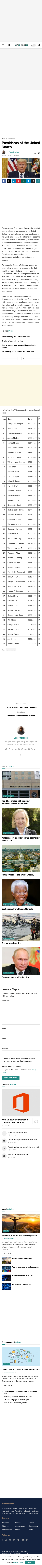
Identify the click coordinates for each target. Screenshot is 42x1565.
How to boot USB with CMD (22, 1275)
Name (4, 1028)
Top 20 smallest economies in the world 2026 (23, 1147)
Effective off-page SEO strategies (16, 1400)
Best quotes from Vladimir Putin (16, 977)
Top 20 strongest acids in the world (25, 1267)
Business (5, 1523)
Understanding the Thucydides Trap (16, 336)
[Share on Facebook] (4, 181)
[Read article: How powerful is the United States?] (21, 858)
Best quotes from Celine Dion (18, 1154)
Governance (11, 139)
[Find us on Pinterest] (18, 1540)
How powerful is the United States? (18, 874)
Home (3, 139)
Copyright (17, 1553)
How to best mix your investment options (21, 1369)
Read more (9, 1253)
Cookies (24, 1551)
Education (6, 1526)
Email (4, 1038)
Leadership (11, 650)
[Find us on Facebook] (2, 1540)
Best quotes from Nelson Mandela (17, 908)
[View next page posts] (23, 358)
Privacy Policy (6, 1553)
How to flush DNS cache (21, 1284)
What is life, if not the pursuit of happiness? (19, 1235)
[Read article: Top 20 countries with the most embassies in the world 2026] (21, 784)
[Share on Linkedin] (14, 181)
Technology (33, 1526)
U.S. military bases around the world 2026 (18, 351)
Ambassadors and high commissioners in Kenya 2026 (21, 839)
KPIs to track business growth (15, 1403)
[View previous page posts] (19, 358)
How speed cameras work (22, 1258)
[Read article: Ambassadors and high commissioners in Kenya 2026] (21, 821)
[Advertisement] (21, 21)
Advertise (5, 1551)
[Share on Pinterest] (18, 181)
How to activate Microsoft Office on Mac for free (15, 1121)
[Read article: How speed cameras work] (6, 1260)
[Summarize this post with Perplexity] (38, 181)
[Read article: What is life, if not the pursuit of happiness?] (21, 1223)
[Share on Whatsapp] (23, 181)
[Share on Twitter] (9, 181)
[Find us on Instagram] (10, 1540)
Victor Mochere (14, 152)
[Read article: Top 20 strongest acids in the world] (6, 1269)
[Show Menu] (3, 45)
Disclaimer (14, 1551)
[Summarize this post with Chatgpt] (33, 181)
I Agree (30, 1562)
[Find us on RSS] (27, 1540)
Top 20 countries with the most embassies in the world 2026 (16, 802)
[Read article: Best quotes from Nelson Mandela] (21, 892)
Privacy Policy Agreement (11, 1066)
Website (5, 1048)
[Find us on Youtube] (23, 1540)
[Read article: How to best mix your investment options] (21, 1356)
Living (5, 1231)
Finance (6, 1364)
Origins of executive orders (12, 341)
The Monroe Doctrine (11, 943)
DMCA (26, 1553)
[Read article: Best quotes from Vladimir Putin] (21, 961)
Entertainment (7, 1529)
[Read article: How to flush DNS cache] (6, 1286)
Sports (31, 1523)
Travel (31, 1529)
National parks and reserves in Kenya (18, 1397)
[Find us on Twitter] (6, 1540)
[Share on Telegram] (28, 181)
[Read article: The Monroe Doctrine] (21, 927)
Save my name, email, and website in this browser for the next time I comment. (19, 1059)
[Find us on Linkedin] (14, 1540)
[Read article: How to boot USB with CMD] (6, 1278)
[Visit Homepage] (21, 45)
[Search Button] (39, 45)
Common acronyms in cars (17, 1132)
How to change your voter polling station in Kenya (19, 346)
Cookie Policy (18, 1562)
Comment (6, 1001)
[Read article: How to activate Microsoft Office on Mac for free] (21, 1102)
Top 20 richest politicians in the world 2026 (22, 1139)
